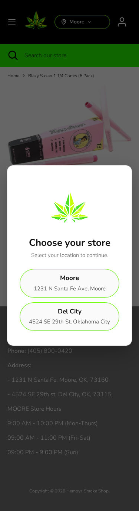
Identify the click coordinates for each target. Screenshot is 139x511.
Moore (70, 283)
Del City (69, 316)
